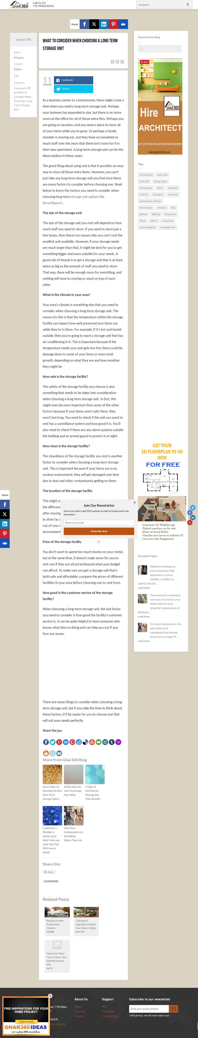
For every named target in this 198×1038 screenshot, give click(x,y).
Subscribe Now (99, 531)
